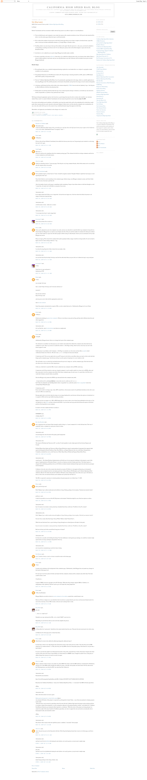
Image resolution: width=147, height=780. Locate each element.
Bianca (37, 227)
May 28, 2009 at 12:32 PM (43, 322)
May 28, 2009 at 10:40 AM (44, 224)
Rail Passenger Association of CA (104, 58)
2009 (99, 22)
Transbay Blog (99, 114)
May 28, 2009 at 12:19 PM (43, 308)
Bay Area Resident (40, 422)
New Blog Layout (37, 22)
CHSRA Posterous (100, 41)
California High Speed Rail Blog (73, 7)
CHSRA (70, 85)
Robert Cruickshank (40, 171)
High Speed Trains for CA (102, 56)
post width (55, 115)
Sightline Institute (100, 90)
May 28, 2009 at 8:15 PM (43, 500)
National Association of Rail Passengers (105, 82)
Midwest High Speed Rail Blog (103, 79)
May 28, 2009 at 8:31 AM (43, 145)
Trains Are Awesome (101, 110)
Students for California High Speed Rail (105, 60)
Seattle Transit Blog (101, 88)
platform (48, 741)
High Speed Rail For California (103, 54)
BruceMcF (38, 607)
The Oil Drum (99, 104)
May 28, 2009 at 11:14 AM (44, 259)
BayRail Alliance (100, 44)
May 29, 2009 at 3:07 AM (43, 558)
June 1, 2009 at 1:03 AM (43, 753)
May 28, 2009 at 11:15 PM (43, 550)
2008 (99, 24)
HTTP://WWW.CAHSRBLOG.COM (73, 14)
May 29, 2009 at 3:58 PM (43, 669)
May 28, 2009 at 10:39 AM (44, 215)
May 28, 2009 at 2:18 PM (43, 418)
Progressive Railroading (102, 86)
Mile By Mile (99, 81)
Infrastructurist (99, 71)
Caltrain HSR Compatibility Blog (104, 48)
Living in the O (100, 73)
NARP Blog (99, 84)
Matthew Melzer (100, 143)
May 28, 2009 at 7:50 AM (43, 131)
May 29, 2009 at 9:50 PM (43, 716)
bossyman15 (38, 219)
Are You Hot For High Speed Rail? (104, 43)
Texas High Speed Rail (101, 102)
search (61, 115)
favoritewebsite (49, 328)
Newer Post (34, 768)
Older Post (92, 768)
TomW (37, 149)
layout (49, 115)
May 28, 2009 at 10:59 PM (43, 531)
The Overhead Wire (100, 106)
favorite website (41, 302)
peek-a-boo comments (52, 318)
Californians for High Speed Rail (103, 46)
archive (38, 115)
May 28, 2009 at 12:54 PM (43, 330)
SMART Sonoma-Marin (101, 92)
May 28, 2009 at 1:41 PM (43, 409)
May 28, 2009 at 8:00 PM (43, 454)
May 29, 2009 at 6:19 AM (43, 604)
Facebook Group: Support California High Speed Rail (104, 51)
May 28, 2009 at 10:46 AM (44, 242)
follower (52, 56)
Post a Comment (35, 765)
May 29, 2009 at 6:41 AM (43, 623)
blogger (43, 115)
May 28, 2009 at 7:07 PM (43, 437)
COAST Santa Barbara (101, 69)
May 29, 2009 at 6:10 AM (43, 586)
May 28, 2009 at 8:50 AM (43, 167)
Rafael (37, 135)
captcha (85, 351)
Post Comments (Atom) (43, 771)
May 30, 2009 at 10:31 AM (44, 735)
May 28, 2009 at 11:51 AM (44, 273)
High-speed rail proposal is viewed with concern (47, 698)
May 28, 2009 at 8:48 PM (43, 509)
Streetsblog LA (99, 96)
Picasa (47, 402)
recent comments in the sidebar (60, 596)
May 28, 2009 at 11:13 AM (44, 251)
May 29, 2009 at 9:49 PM (43, 688)
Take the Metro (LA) (101, 100)
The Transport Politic (101, 108)
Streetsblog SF (99, 98)
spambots (61, 352)
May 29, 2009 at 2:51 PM (43, 657)
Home (63, 768)
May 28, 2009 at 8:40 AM (43, 157)
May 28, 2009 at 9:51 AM (43, 188)
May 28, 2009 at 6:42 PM (43, 428)
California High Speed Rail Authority (105, 39)
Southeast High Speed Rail (102, 94)
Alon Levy (38, 161)
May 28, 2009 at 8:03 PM (43, 480)
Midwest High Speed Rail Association (105, 77)
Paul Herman (39, 554)
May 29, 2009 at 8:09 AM (43, 635)
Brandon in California (41, 123)
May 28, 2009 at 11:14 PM (43, 542)
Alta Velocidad (99, 67)
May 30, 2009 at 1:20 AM (43, 724)
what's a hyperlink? (81, 382)
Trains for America (100, 112)
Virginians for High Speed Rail (103, 115)
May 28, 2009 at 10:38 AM (44, 198)
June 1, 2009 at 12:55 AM (43, 743)
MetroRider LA (100, 75)
